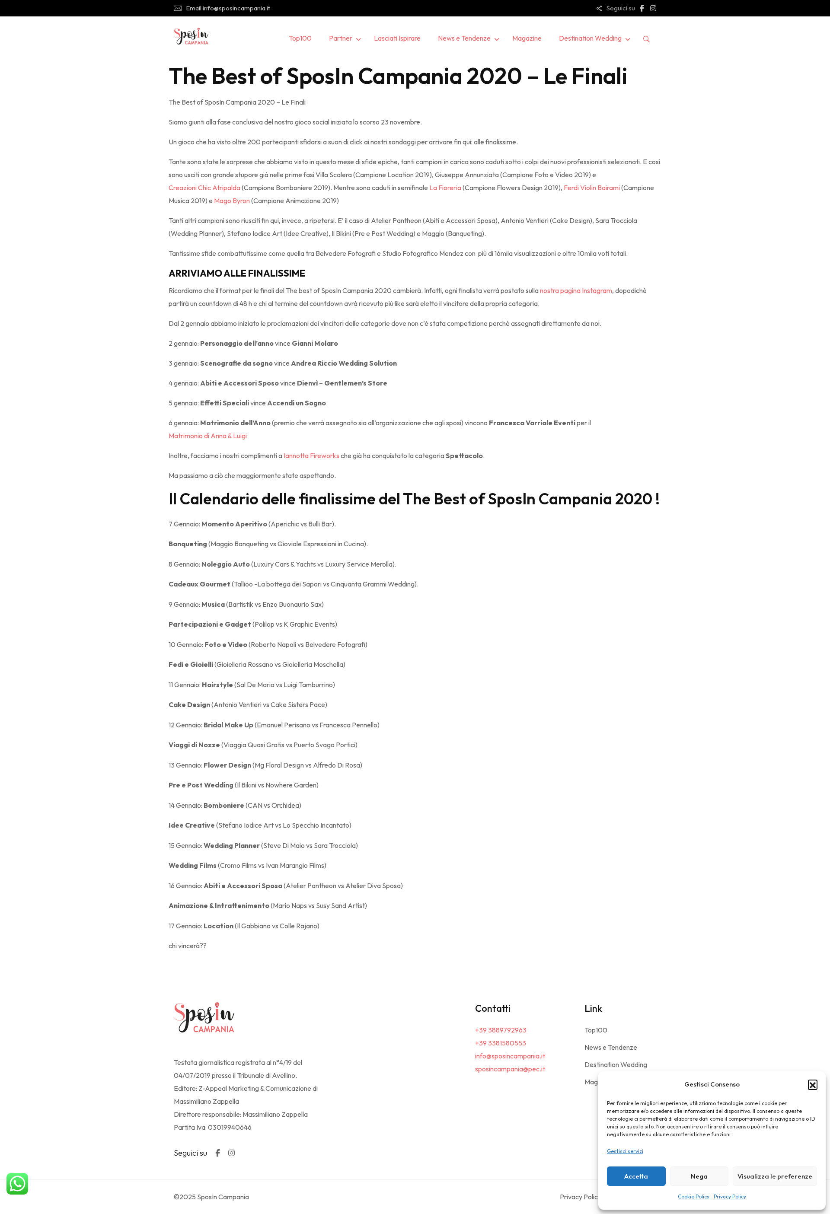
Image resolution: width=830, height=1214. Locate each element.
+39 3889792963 (501, 1030)
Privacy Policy (730, 1196)
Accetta (636, 1176)
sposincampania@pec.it (510, 1068)
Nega (699, 1176)
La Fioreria (445, 187)
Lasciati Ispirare (397, 38)
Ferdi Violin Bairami (592, 187)
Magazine (527, 38)
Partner (340, 38)
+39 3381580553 (500, 1043)
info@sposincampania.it (510, 1055)
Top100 (300, 38)
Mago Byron (232, 200)
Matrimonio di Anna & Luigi (208, 435)
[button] (812, 1084)
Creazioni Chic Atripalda (204, 187)
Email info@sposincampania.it (228, 8)
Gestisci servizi (625, 1151)
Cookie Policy (693, 1196)
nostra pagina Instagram (576, 290)
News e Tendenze (464, 38)
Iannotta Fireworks (311, 455)
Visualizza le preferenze (774, 1176)
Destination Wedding (590, 38)
